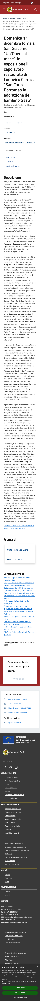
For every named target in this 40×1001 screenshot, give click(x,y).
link (9, 983)
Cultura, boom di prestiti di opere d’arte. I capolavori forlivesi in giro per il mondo (18, 589)
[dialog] (20, 982)
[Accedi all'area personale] (32, 2)
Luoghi (7, 891)
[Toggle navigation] (4, 9)
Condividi (8, 123)
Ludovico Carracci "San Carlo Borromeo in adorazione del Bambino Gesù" (19, 527)
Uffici (7, 784)
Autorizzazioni (10, 860)
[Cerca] (35, 9)
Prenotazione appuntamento (15, 932)
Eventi (7, 895)
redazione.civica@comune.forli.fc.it (14, 922)
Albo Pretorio (9, 960)
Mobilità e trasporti (12, 833)
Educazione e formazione (14, 843)
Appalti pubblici (10, 822)
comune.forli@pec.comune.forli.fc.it (18, 917)
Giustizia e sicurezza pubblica (15, 847)
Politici (7, 791)
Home (5, 18)
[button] (20, 997)
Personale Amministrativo (14, 794)
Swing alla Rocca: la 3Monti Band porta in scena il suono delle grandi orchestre (19, 584)
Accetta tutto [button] (20, 988)
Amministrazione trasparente (15, 953)
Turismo (8, 829)
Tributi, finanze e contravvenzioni (17, 850)
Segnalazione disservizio (14, 935)
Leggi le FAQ (9, 939)
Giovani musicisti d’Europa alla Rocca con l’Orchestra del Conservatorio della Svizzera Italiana (19, 596)
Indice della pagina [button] (13, 150)
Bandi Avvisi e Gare (12, 956)
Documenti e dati (11, 798)
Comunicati (21, 18)
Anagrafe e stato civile (13, 808)
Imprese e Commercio (12, 819)
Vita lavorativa (10, 815)
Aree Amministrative (12, 781)
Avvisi (7, 881)
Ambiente (8, 853)
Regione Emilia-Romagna (12, 2)
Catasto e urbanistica (12, 826)
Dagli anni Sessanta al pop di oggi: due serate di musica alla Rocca (17, 623)
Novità (12, 18)
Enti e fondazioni (11, 787)
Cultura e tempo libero (13, 812)
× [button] (37, 966)
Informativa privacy (12, 963)
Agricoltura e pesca (12, 864)
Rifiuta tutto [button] (20, 993)
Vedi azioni (18, 123)
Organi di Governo (11, 777)
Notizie (7, 874)
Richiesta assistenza (12, 942)
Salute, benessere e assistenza (16, 857)
